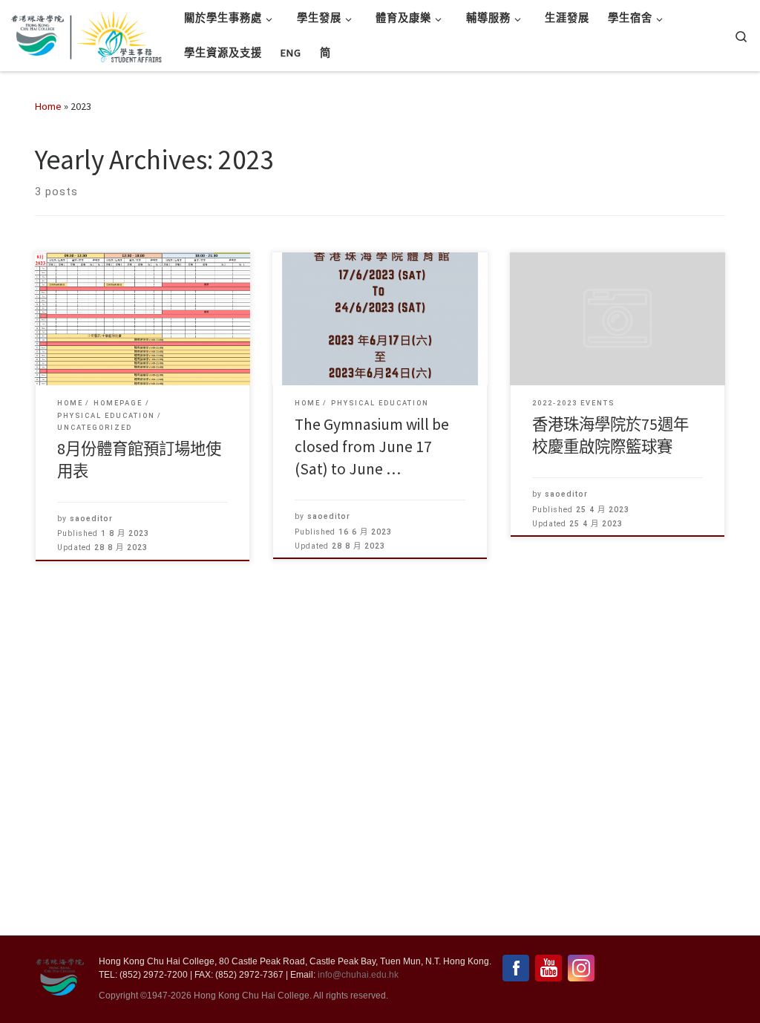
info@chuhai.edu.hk (358, 975)
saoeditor (91, 518)
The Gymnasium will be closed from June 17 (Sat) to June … (372, 446)
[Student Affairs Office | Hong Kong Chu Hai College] (115, 33)
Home (48, 106)
